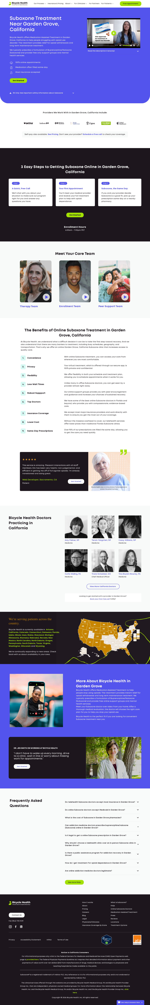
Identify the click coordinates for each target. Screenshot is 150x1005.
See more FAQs (74, 882)
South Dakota (28, 643)
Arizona (49, 629)
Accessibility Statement (31, 940)
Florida (55, 632)
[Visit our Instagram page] (11, 926)
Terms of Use (62, 940)
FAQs (113, 906)
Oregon (48, 640)
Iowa (24, 635)
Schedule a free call (92, 134)
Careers (85, 912)
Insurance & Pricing (55, 3)
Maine (30, 635)
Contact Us (17, 915)
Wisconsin (26, 646)
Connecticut (35, 632)
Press (113, 915)
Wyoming (40, 646)
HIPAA (49, 940)
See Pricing (53, 134)
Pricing (85, 909)
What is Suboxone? (119, 902)
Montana (24, 638)
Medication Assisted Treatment (124, 912)
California (13, 632)
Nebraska (34, 638)
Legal (84, 919)
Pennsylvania (15, 643)
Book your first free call (100, 599)
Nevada (44, 638)
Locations (115, 922)
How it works (87, 902)
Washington (14, 646)
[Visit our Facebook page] (15, 926)
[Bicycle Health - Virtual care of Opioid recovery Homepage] (18, 3)
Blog (84, 915)
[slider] (103, 45)
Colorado (23, 632)
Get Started (18, 80)
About (84, 906)
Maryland (39, 635)
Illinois (18, 635)
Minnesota (14, 638)
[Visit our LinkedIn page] (21, 926)
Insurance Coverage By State (94, 925)
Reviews (114, 919)
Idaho (11, 635)
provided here (33, 959)
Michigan (49, 635)
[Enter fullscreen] (137, 45)
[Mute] (120, 45)
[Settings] (134, 45)
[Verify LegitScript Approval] (107, 940)
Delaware (47, 632)
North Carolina (24, 640)
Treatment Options (119, 925)
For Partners (94, 3)
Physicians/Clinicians (90, 922)
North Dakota (38, 640)
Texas (39, 643)
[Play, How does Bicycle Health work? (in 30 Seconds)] (89, 45)
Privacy (12, 940)
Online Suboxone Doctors (121, 909)
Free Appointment (130, 3)
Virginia (46, 643)
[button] (40, 3)
